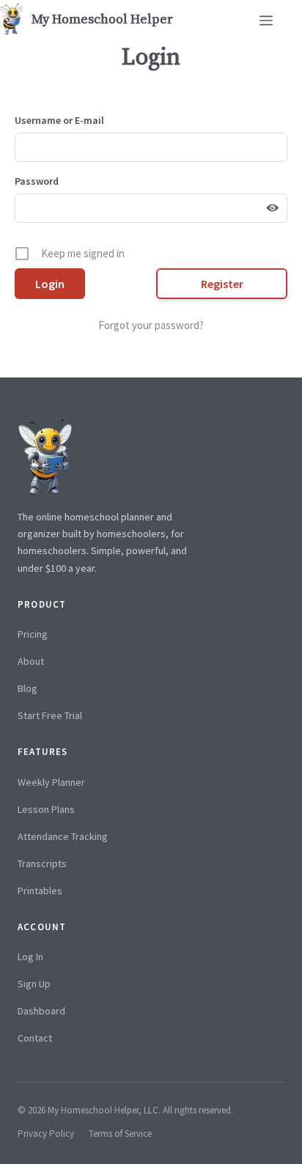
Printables (40, 890)
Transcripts (42, 863)
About (31, 661)
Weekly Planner (51, 782)
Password (37, 181)
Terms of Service (120, 1133)
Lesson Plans (46, 809)
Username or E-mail (59, 120)
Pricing (33, 634)
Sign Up (34, 983)
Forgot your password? (151, 325)
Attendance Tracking (63, 836)
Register (222, 283)
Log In (30, 956)
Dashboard (41, 1010)
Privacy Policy (46, 1133)
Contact (35, 1038)
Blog (27, 688)
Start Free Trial (50, 715)
